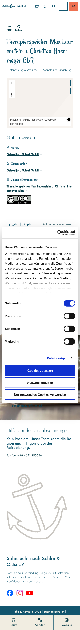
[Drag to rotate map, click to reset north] (12, 95)
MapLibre (15, 119)
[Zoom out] (12, 89)
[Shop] (37, 6)
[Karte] (45, 6)
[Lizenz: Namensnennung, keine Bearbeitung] (19, 203)
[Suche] (53, 6)
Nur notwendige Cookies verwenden (40, 394)
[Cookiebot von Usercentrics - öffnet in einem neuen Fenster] (57, 232)
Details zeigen (57, 358)
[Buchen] (73, 6)
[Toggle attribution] (68, 119)
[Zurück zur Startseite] (14, 6)
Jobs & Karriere (23, 611)
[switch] (69, 316)
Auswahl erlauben (40, 382)
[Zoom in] (12, 83)
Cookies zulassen (40, 370)
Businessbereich (53, 611)
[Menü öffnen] (63, 6)
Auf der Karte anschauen (57, 224)
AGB (38, 611)
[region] (40, 103)
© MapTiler (29, 119)
